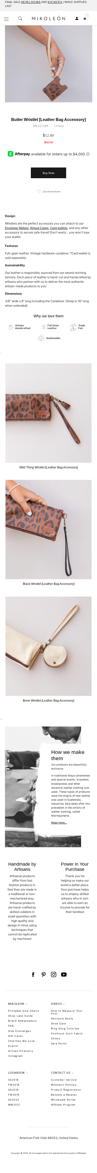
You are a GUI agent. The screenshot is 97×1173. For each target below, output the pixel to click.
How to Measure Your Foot (67, 1012)
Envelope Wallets (17, 228)
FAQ (11, 1025)
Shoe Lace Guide (20, 1015)
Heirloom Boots (62, 1018)
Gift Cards (15, 1036)
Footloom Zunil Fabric (67, 1033)
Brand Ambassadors (22, 1020)
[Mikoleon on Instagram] (53, 974)
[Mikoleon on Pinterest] (43, 974)
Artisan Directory (20, 1051)
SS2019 (13, 1089)
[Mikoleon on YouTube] (64, 974)
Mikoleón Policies (64, 1084)
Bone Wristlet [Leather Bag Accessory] (48, 700)
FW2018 (14, 1084)
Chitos (55, 1038)
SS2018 (13, 1079)
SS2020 (13, 1099)
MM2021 (14, 1104)
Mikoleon (82, 1153)
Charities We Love (21, 1041)
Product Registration (66, 1089)
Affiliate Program (63, 1104)
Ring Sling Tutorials (65, 1028)
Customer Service (64, 1079)
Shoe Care (58, 1023)
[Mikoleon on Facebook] (33, 974)
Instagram (15, 1056)
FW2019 (14, 1094)
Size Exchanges (19, 1031)
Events (13, 1046)
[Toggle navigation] (6, 19)
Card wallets (58, 228)
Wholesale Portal (63, 1099)
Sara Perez (59, 1043)
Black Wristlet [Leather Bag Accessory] (48, 584)
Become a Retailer (64, 1094)
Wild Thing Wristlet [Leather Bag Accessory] (48, 467)
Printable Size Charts (23, 1010)
